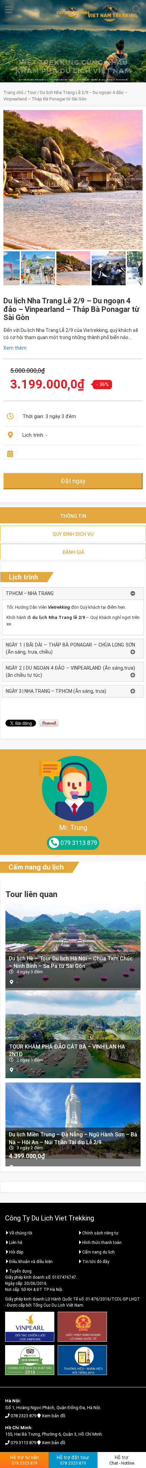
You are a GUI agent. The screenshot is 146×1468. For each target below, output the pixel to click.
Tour (31, 92)
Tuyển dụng (20, 1271)
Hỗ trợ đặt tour (73, 1460)
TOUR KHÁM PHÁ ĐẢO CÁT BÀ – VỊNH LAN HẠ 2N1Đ (67, 1050)
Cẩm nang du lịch (36, 867)
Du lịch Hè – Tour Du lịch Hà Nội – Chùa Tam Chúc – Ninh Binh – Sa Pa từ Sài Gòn (71, 962)
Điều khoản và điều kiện (31, 1261)
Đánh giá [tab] (73, 552)
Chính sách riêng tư (100, 1233)
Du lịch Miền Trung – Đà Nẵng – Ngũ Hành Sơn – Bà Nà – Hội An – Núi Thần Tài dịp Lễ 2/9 (73, 1138)
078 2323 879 (23, 1415)
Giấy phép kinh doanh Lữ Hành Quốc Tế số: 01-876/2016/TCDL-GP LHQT (72, 1299)
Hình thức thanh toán (102, 1242)
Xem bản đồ (54, 1415)
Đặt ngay (73, 480)
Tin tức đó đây (95, 1261)
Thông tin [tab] (73, 516)
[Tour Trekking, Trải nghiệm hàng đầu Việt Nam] (73, 11)
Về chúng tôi (20, 1233)
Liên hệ (15, 1242)
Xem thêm (14, 348)
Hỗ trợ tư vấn (24, 1460)
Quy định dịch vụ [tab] (73, 534)
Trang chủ (13, 92)
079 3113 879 (23, 1442)
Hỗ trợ (121, 1460)
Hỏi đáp (16, 1252)
